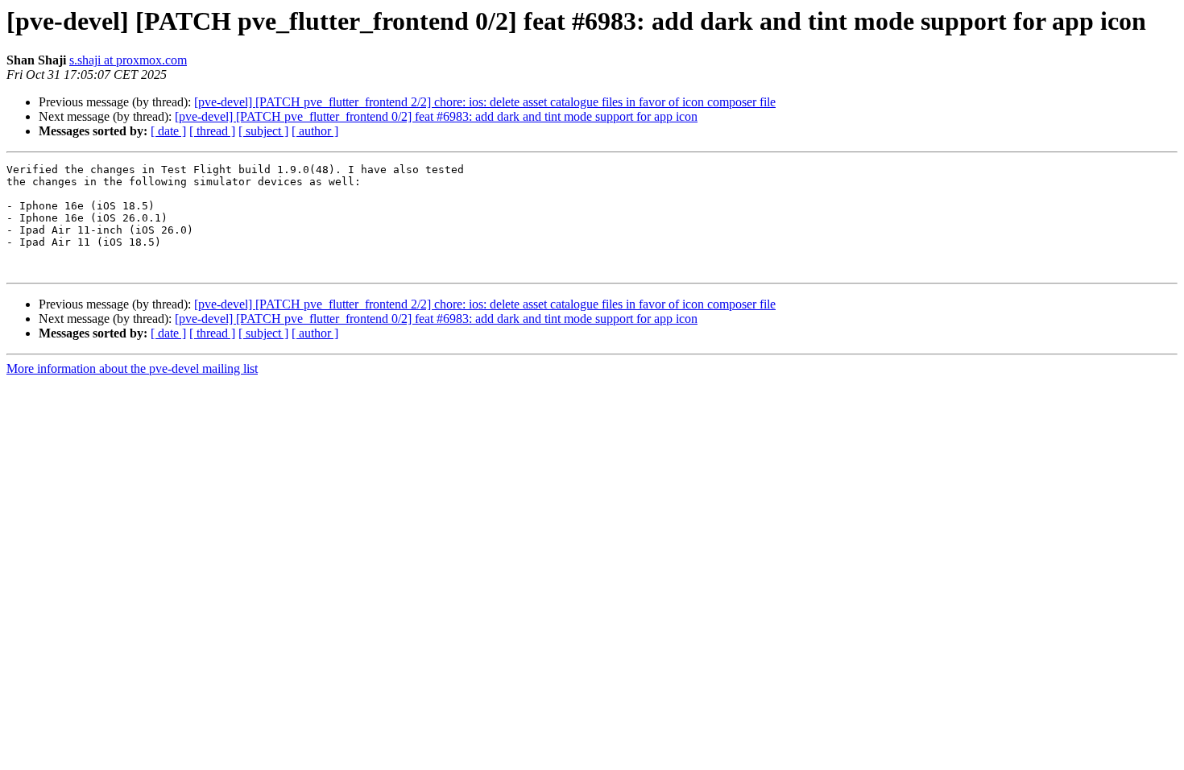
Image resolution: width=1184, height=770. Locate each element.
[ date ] (168, 131)
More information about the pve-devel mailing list (132, 368)
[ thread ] (212, 131)
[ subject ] (263, 131)
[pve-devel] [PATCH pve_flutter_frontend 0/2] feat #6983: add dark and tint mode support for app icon (436, 116)
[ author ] (315, 131)
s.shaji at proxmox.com (128, 60)
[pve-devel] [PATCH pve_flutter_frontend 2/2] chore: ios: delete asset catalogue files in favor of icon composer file (485, 102)
